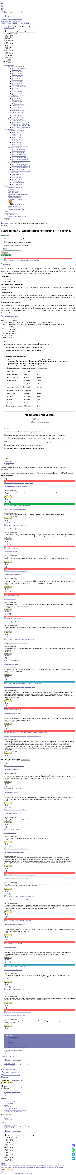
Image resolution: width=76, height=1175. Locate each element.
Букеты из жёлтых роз (19, 156)
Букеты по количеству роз (16, 130)
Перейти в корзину (7, 1082)
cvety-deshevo (6, 1056)
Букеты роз (15, 88)
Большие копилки (18, 204)
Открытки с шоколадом (15, 198)
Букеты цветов (9, 65)
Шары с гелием (9, 214)
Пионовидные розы (18, 182)
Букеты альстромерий (19, 68)
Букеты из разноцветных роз (21, 161)
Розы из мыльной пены (15, 208)
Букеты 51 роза (16, 142)
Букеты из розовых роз (19, 154)
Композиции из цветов (15, 112)
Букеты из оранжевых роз (20, 159)
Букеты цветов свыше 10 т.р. (21, 127)
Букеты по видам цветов (16, 66)
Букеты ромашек (17, 90)
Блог (5, 1053)
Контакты (11, 1042)
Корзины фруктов (13, 189)
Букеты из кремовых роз (19, 157)
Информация (8, 1035)
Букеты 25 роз (16, 137)
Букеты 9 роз (16, 132)
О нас (10, 1040)
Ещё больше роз (13, 172)
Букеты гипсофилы (18, 71)
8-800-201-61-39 (9, 28)
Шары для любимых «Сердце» (18, 216)
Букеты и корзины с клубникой (18, 194)
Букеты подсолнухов (18, 85)
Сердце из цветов (17, 117)
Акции (6, 219)
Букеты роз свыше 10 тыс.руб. (21, 171)
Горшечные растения (18, 95)
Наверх (3, 1164)
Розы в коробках (17, 176)
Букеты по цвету (13, 96)
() (9, 1069)
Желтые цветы (16, 100)
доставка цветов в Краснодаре (20, 467)
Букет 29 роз (16, 139)
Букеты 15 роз (16, 134)
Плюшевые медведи (10, 213)
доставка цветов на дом (55, 467)
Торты (6, 211)
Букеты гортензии (17, 73)
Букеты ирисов (16, 76)
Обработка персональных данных (19, 1045)
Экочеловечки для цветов (16, 209)
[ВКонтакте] (2, 235)
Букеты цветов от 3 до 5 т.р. (20, 124)
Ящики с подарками (14, 191)
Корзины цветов (17, 115)
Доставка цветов (13, 1037)
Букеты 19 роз (16, 136)
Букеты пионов (17, 83)
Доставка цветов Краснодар (13, 1050)
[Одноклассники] (6, 235)
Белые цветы (16, 98)
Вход (7, 16)
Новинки (7, 218)
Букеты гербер (16, 70)
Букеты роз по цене (14, 162)
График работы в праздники (17, 1047)
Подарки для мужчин (15, 199)
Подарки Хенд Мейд (14, 206)
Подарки (7, 186)
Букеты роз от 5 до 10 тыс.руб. (21, 169)
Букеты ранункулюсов (19, 86)
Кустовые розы (16, 181)
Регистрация (8, 1119)
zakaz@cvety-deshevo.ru (12, 1060)
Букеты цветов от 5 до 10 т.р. (21, 125)
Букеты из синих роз (18, 152)
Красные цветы (17, 101)
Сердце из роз (16, 177)
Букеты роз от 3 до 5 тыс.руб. (21, 167)
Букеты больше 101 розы (20, 146)
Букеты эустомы (17, 93)
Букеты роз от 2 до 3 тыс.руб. (21, 166)
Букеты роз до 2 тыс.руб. (20, 164)
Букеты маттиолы (17, 80)
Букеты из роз (8, 129)
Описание (6, 264)
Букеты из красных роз (19, 149)
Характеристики (9, 316)
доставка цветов (6, 467)
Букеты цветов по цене (15, 119)
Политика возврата (14, 1043)
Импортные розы (17, 174)
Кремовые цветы (19, 104)
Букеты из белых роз (18, 151)
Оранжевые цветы (18, 105)
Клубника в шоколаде (15, 187)
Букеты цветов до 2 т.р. (19, 120)
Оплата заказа (12, 1038)
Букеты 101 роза (17, 144)
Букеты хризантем (17, 91)
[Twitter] (4, 235)
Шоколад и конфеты (14, 196)
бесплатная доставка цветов (39, 467)
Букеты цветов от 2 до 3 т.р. (20, 122)
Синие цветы (16, 109)
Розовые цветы (16, 107)
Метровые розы (17, 184)
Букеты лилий (16, 78)
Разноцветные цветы (18, 110)
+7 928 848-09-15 (9, 26)
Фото (6, 1052)
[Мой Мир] (8, 235)
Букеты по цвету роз (14, 147)
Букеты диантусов (17, 75)
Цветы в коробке (17, 114)
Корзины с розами (17, 179)
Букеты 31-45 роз (17, 141)
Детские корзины (13, 192)
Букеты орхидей (17, 81)
